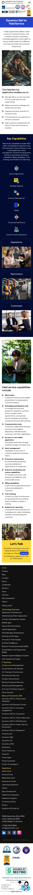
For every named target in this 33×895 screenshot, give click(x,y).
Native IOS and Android (11, 626)
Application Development (12, 612)
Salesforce (6, 768)
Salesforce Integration (10, 795)
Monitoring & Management (12, 685)
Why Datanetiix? (8, 598)
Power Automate (8, 761)
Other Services (7, 692)
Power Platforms (8, 751)
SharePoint (6, 747)
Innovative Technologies (11, 639)
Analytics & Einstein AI (10, 808)
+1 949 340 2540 (9, 825)
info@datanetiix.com (10, 828)
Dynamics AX (7, 734)
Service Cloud (7, 774)
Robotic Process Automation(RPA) (15, 646)
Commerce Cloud (9, 801)
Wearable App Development (13, 633)
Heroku (4, 805)
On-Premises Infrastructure (12, 672)
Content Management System (13, 619)
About (4, 581)
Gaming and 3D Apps (10, 636)
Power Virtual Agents (10, 764)
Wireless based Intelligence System (15, 655)
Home (4, 568)
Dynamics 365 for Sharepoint (13, 730)
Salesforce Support (9, 798)
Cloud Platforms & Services (12, 669)
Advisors (5, 588)
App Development (9, 791)
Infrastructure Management (13, 665)
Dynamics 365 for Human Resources (16, 718)
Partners (5, 595)
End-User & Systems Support (13, 689)
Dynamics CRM (8, 744)
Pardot (4, 788)
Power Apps (6, 757)
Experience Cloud (9, 781)
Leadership (6, 585)
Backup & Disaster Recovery (13, 682)
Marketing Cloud (8, 778)
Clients (4, 602)
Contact (5, 578)
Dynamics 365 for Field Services (14, 721)
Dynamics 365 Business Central (14, 704)
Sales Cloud (6, 771)
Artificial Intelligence (10, 643)
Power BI (5, 754)
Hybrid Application (9, 629)
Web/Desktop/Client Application (14, 616)
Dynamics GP (7, 740)
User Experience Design (11, 659)
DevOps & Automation (10, 679)
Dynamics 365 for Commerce (13, 714)
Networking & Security (10, 675)
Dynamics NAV (7, 737)
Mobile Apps (7, 622)
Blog (3, 574)
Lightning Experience (10, 785)
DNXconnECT (7, 605)
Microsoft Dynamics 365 (12, 696)
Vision (4, 591)
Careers (5, 571)
